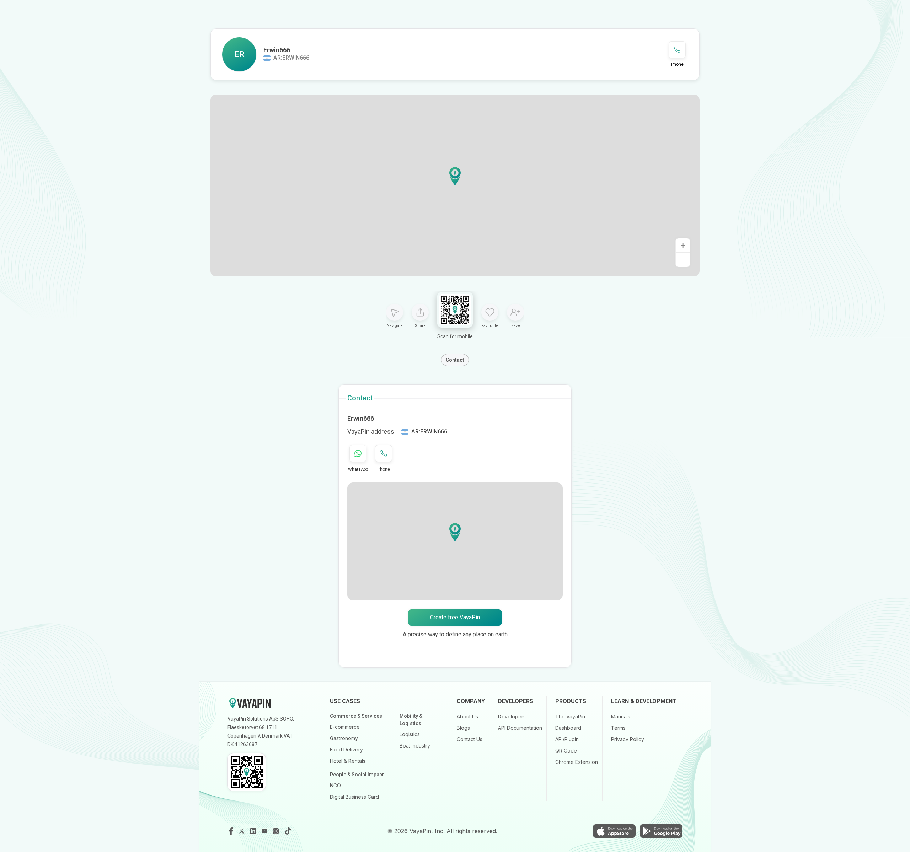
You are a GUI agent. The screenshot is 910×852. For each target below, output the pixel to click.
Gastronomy (344, 738)
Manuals (620, 716)
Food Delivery (346, 749)
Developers (512, 716)
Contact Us (469, 739)
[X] (242, 831)
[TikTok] (287, 831)
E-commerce (345, 727)
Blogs (463, 728)
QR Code (566, 751)
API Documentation (520, 728)
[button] (455, 176)
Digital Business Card (354, 797)
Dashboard (568, 728)
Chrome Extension (576, 762)
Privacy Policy (627, 739)
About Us (467, 716)
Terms (618, 728)
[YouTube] (265, 831)
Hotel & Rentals (347, 761)
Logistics (410, 734)
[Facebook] (231, 831)
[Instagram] (276, 831)
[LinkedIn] (253, 831)
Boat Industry (415, 746)
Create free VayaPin (455, 617)
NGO (335, 785)
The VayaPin (570, 716)
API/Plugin (567, 739)
